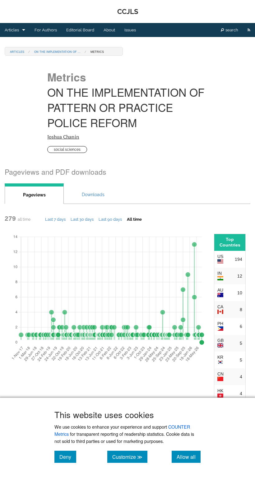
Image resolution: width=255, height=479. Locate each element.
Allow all (189, 456)
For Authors (46, 30)
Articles (12, 30)
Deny (67, 456)
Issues (130, 30)
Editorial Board (80, 30)
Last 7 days (55, 219)
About (109, 30)
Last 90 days (110, 219)
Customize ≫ (129, 456)
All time (134, 219)
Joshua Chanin (63, 136)
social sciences (67, 149)
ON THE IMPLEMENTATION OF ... (57, 51)
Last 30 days (82, 219)
